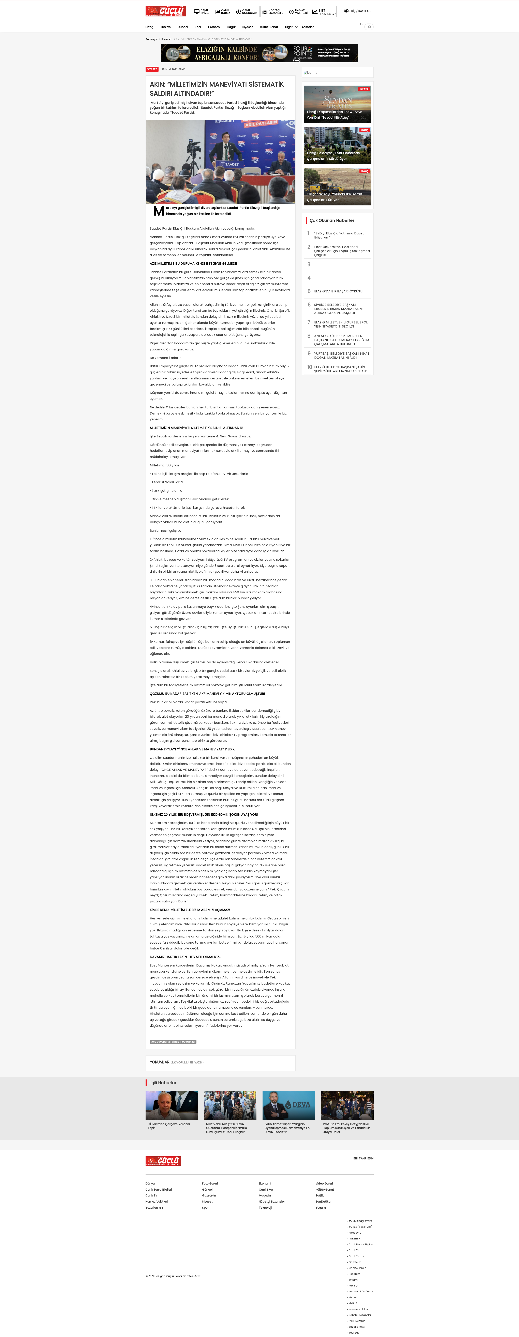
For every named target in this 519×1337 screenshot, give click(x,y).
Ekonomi (265, 1183)
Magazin (265, 1195)
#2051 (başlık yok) (360, 1221)
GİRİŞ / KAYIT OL (359, 11)
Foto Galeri (210, 1183)
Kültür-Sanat (325, 1190)
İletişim (353, 1279)
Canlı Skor (266, 1190)
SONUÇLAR (249, 11)
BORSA (225, 11)
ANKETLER (354, 1238)
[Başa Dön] (512, 1330)
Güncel (207, 1190)
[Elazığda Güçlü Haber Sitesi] (166, 15)
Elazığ (364, 130)
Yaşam (321, 1208)
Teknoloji (265, 1208)
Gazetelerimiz (357, 1268)
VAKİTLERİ (301, 11)
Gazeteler (209, 1195)
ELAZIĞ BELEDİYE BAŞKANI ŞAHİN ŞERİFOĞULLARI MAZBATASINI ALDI (338, 369)
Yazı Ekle (354, 1332)
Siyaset (152, 69)
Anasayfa (355, 1232)
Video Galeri (324, 1183)
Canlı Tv (151, 1195)
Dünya (150, 1183)
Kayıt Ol (353, 1285)
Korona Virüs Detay (361, 1291)
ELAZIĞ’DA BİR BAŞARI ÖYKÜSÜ (335, 291)
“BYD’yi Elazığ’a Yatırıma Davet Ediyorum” (336, 235)
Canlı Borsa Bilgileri (159, 1190)
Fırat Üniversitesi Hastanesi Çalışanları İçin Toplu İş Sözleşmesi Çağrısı (339, 250)
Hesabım (354, 1274)
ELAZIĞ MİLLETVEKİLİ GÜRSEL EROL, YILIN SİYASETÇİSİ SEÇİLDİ (338, 324)
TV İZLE (205, 11)
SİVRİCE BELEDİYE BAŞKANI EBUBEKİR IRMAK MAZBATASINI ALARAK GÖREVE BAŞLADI (335, 308)
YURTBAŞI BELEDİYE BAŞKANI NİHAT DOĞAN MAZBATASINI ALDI (339, 355)
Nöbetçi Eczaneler (272, 1202)
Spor (205, 1208)
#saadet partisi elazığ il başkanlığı (173, 1041)
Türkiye (364, 88)
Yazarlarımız (154, 1208)
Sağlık (320, 1195)
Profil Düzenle (357, 1321)
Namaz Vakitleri (157, 1202)
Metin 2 (353, 1303)
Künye (352, 1297)
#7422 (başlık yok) (360, 1227)
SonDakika (323, 1202)
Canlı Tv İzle (356, 1256)
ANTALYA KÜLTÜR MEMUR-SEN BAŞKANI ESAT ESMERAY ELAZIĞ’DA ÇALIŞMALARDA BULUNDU (339, 339)
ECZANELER (276, 11)
